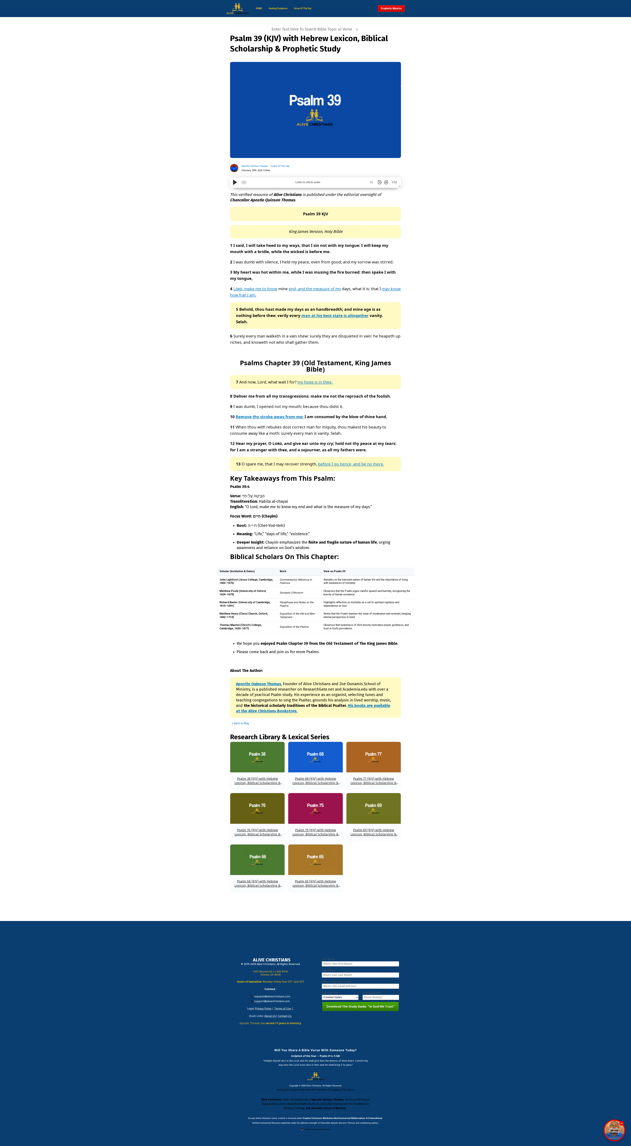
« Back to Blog (240, 723)
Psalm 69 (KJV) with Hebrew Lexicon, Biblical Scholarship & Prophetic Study (374, 834)
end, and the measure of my (315, 288)
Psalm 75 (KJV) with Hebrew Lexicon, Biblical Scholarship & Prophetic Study (315, 834)
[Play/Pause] (235, 182)
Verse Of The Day (302, 8)
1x (371, 182)
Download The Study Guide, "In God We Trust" (360, 1006)
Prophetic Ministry (391, 8)
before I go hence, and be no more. (351, 464)
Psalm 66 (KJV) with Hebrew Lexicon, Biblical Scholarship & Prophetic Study (257, 885)
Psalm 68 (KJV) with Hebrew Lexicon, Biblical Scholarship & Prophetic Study (315, 783)
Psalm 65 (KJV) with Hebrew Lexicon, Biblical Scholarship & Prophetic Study (315, 885)
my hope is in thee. (315, 382)
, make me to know (255, 288)
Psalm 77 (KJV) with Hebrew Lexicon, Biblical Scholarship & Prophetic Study (374, 783)
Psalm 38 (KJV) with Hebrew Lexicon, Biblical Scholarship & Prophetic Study (257, 783)
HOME (259, 8)
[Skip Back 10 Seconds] (379, 182)
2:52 (394, 182)
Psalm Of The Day (280, 166)
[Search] (356, 29)
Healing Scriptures (278, 8)
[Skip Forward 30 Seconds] (386, 182)
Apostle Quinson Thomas (255, 166)
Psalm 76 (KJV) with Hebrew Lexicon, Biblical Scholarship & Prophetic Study (257, 834)
